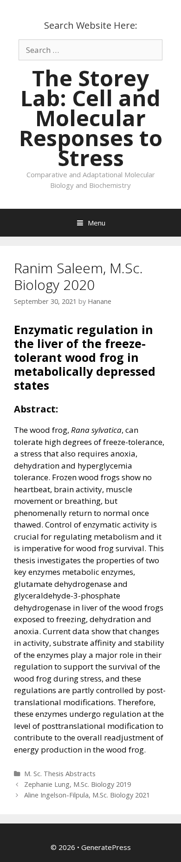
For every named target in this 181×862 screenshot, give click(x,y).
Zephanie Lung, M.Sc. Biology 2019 (77, 784)
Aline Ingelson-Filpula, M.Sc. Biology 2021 (87, 795)
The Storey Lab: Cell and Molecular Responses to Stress (90, 118)
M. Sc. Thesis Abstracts (60, 773)
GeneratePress (106, 847)
